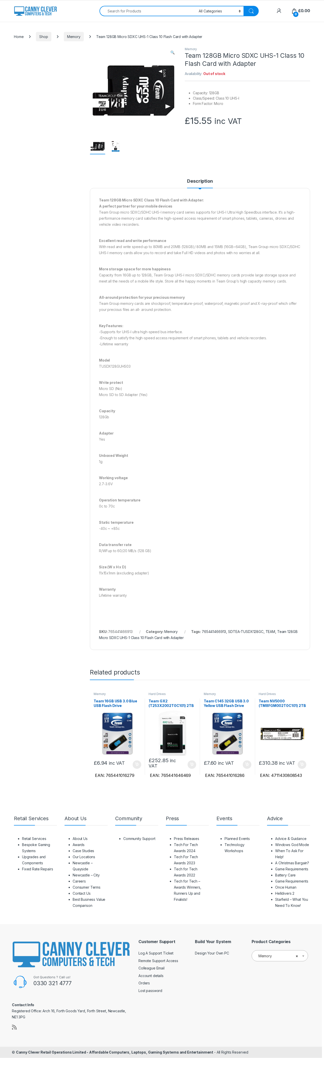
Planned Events (237, 838)
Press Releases (186, 838)
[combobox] (147, 11)
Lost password (150, 990)
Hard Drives (157, 694)
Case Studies (83, 851)
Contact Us (82, 893)
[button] (172, 52)
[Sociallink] (14, 1027)
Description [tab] (200, 181)
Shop (43, 36)
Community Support (139, 838)
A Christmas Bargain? (292, 863)
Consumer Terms (86, 887)
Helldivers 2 (284, 893)
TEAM (270, 631)
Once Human (285, 887)
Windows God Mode (292, 845)
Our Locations (84, 857)
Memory (73, 36)
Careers (79, 881)
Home (19, 36)
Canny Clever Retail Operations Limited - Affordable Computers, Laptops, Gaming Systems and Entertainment (114, 1052)
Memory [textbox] (278, 956)
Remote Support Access (158, 961)
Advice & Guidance (291, 838)
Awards (79, 845)
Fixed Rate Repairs (37, 869)
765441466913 (214, 631)
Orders (144, 983)
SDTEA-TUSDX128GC (246, 631)
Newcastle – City (86, 875)
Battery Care (285, 875)
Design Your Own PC (212, 953)
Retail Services (34, 838)
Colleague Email (151, 968)
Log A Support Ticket (155, 953)
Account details (151, 976)
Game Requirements (291, 869)
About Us (80, 838)
